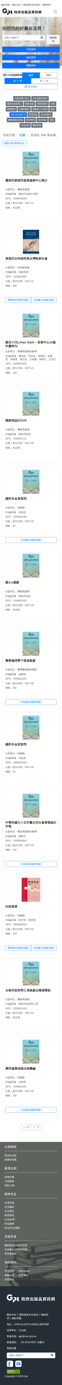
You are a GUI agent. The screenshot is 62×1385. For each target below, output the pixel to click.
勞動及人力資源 (40, 109)
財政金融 (29, 104)
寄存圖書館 (11, 1253)
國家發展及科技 (15, 120)
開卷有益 (11, 1194)
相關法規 (9, 1275)
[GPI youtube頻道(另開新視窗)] (19, 1363)
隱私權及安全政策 (31, 5)
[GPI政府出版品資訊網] (22, 12)
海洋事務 (30, 120)
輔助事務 (37, 125)
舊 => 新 (44, 81)
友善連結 (9, 1279)
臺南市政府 (23, 189)
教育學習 (9, 1215)
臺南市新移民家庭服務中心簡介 (26, 180)
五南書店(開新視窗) (43, 300)
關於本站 (16, 5)
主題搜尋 (31, 49)
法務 (53, 104)
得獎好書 (9, 1177)
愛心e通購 (12, 582)
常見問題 (9, 1271)
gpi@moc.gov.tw (27, 1336)
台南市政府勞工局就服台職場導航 (28, 990)
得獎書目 (23, 1275)
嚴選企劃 (11, 1168)
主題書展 (9, 1181)
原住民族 (42, 120)
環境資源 (33, 114)
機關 (48, 75)
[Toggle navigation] (55, 12)
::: (8, 1292)
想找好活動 (11, 1155)
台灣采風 (9, 1202)
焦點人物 (9, 1185)
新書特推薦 (11, 1159)
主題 (13, 75)
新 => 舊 (17, 81)
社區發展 (11, 906)
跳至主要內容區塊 (8, 1)
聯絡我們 (47, 5)
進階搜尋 (53, 39)
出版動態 (11, 1146)
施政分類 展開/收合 (14, 143)
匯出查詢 (32, 86)
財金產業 (9, 1223)
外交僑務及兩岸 (40, 98)
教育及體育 (42, 104)
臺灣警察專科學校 (27, 669)
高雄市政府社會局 (27, 351)
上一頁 (26, 1127)
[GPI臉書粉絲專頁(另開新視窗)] (11, 1363)
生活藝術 (9, 1207)
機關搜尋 (31, 65)
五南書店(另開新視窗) (16, 1249)
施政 (31, 75)
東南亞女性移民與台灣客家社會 (26, 258)
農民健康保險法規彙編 (20, 1068)
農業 (53, 109)
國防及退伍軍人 (14, 104)
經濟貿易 (11, 109)
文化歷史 (9, 1211)
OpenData (24, 1271)
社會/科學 (10, 1219)
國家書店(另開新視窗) (16, 1245)
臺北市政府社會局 (27, 831)
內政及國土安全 (22, 98)
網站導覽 (5, 5)
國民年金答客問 (15, 498)
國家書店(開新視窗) (18, 300)
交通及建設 (24, 109)
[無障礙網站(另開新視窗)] (13, 1371)
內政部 (21, 507)
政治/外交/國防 (12, 1228)
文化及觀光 (46, 114)
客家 (52, 120)
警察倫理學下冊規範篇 (20, 660)
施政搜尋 (31, 57)
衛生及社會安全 (18, 114)
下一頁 (36, 1127)
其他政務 (25, 125)
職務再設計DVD (16, 420)
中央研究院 (23, 267)
